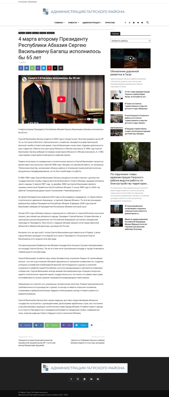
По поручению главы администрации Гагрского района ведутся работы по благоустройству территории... (129, 179)
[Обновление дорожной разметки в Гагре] (130, 58)
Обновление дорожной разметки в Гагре (124, 73)
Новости (72, 22)
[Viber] (38, 68)
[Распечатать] (60, 68)
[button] (148, 23)
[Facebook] (125, 23)
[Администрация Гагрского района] (84, 12)
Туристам (110, 22)
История (42, 33)
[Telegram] (134, 23)
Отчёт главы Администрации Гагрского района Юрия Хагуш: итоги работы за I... (137, 94)
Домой (20, 29)
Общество (51, 33)
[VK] (26, 68)
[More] (91, 325)
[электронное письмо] (55, 68)
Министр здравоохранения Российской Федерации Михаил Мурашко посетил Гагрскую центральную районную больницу (136, 224)
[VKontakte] (138, 23)
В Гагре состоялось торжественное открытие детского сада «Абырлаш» (136, 106)
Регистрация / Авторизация (27, 2)
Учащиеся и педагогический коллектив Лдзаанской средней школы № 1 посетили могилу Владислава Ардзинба (36, 343)
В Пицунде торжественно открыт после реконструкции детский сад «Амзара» (137, 131)
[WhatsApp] (32, 68)
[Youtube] (142, 23)
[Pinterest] (49, 68)
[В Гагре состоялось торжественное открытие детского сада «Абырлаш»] (116, 106)
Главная (58, 22)
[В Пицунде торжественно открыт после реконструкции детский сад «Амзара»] (116, 132)
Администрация (91, 22)
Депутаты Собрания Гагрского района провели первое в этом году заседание (88, 341)
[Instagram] (129, 23)
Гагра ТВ (35, 33)
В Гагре (36, 29)
